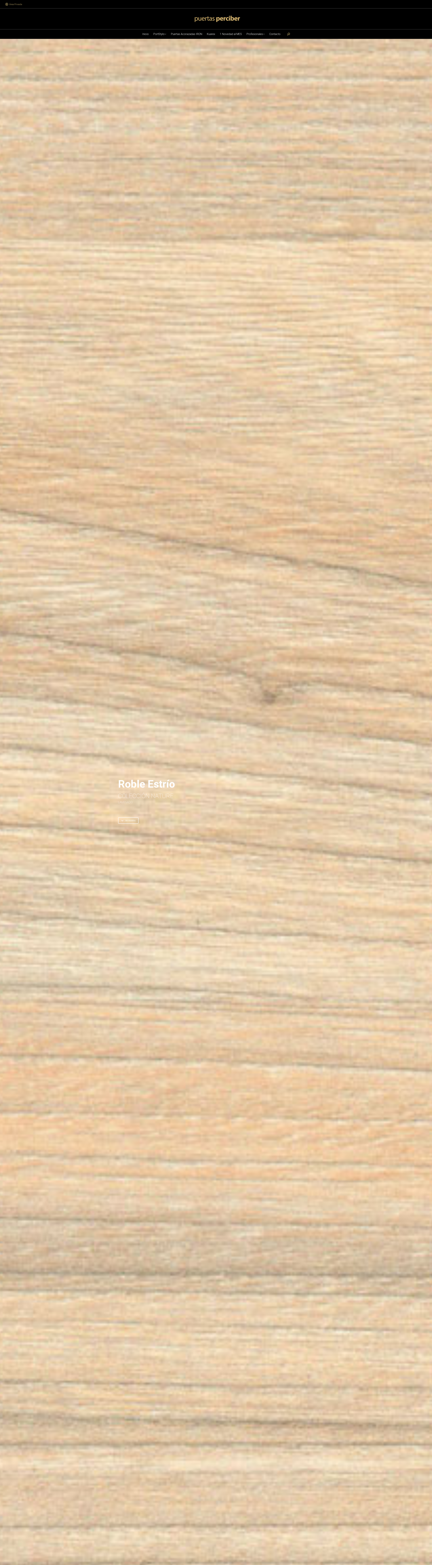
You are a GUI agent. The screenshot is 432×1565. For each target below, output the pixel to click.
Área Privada (15, 4)
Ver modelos (130, 820)
